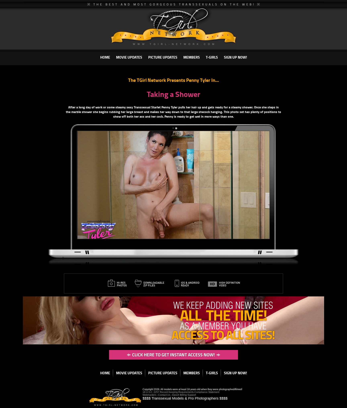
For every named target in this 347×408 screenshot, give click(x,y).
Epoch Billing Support (184, 395)
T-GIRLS (212, 57)
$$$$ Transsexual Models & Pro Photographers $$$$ (185, 398)
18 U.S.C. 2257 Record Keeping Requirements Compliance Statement (181, 392)
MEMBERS (191, 57)
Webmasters (149, 395)
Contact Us (164, 395)
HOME (105, 57)
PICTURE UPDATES (162, 57)
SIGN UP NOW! (235, 57)
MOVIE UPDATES (129, 57)
